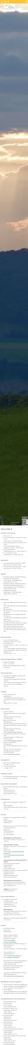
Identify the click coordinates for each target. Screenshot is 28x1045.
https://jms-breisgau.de (15, 955)
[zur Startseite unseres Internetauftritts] (9, 9)
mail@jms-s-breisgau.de (12, 957)
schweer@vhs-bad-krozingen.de (15, 976)
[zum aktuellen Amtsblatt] (25, 521)
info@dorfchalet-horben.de (14, 732)
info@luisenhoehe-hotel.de (14, 740)
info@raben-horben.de (13, 754)
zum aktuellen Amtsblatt (14, 523)
